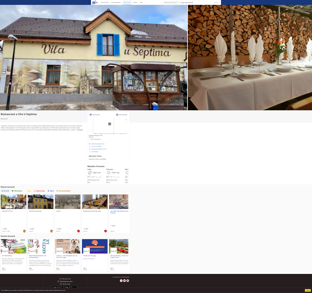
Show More (80, 130)
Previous (2, 57)
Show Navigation (96, 139)
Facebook (121, 280)
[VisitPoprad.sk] (95, 2)
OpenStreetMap (107, 133)
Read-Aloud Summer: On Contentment (37, 256)
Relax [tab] (29, 191)
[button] (126, 119)
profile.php (94, 151)
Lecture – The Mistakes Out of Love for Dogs (66, 256)
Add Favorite (96, 115)
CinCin (58, 211)
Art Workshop (7, 256)
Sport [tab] (52, 191)
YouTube (124, 280)
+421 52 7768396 (96, 146)
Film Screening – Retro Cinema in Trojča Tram (121, 256)
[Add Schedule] (20, 196)
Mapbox (125, 133)
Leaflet (96, 133)
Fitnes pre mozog (89, 256)
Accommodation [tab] (65, 191)
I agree (308, 290)
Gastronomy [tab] (40, 191)
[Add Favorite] (24, 196)
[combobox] (172, 2)
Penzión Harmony (35, 211)
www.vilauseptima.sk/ (97, 144)
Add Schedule (123, 115)
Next (309, 57)
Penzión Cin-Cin (7, 211)
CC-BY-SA (117, 133)
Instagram (127, 280)
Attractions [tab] (18, 191)
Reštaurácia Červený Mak (92, 211)
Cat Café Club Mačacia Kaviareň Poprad (121, 212)
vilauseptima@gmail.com (99, 149)
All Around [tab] (5, 191)
